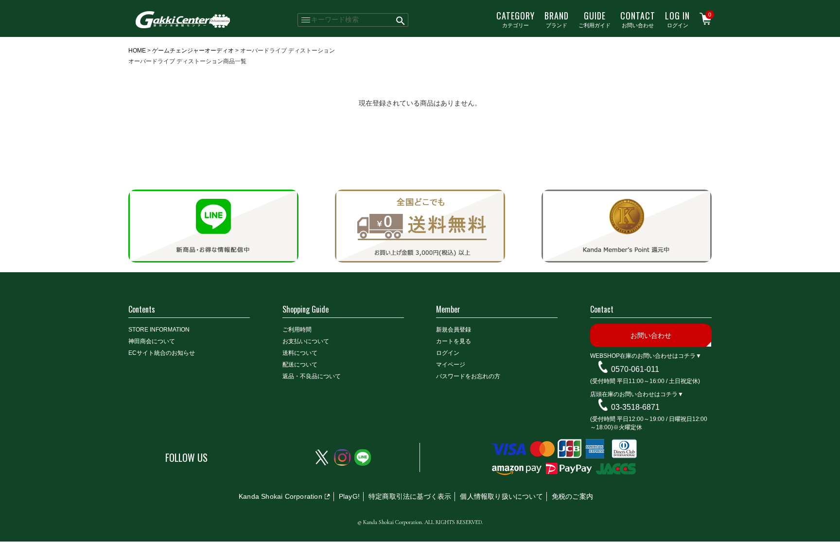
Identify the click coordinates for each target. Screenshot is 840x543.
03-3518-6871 (635, 407)
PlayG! (349, 496)
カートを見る (453, 341)
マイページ (450, 364)
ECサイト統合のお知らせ (161, 353)
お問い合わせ (637, 19)
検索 (400, 20)
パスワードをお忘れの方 (468, 376)
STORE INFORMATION (159, 329)
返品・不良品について (311, 376)
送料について (299, 353)
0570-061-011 (635, 369)
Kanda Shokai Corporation (280, 496)
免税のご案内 (572, 496)
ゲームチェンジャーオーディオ (193, 50)
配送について (299, 364)
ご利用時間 (297, 329)
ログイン (677, 19)
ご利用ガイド (594, 19)
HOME (137, 50)
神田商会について (151, 341)
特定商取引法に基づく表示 (409, 496)
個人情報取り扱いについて (501, 496)
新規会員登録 (453, 329)
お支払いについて (305, 341)
